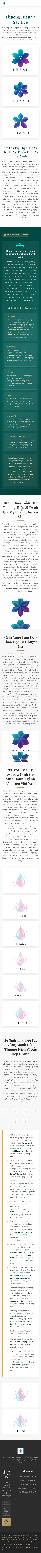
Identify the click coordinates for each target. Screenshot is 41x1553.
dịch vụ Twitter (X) (21, 422)
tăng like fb (17, 330)
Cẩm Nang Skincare (28, 1484)
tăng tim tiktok (14, 381)
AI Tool (20, 1544)
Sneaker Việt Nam (17, 1301)
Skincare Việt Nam (21, 1151)
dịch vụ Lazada (22, 466)
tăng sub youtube (18, 404)
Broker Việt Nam (21, 1365)
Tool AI (27, 1544)
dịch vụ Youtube (15, 401)
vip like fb (17, 327)
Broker (32, 1362)
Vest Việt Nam (26, 1235)
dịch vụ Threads (21, 442)
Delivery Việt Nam (27, 1192)
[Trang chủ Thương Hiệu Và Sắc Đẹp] (4, 3)
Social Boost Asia (13, 262)
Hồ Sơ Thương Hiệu (28, 1477)
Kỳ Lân (17, 1342)
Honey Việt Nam (16, 1174)
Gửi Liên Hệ (6, 1522)
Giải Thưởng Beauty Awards (28, 1488)
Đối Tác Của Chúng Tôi (28, 1492)
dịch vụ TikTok (14, 378)
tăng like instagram (15, 360)
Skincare (25, 1143)
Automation (19, 1252)
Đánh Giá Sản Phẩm (28, 1480)
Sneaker (13, 1296)
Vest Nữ (29, 1232)
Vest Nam (19, 1232)
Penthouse (14, 1319)
